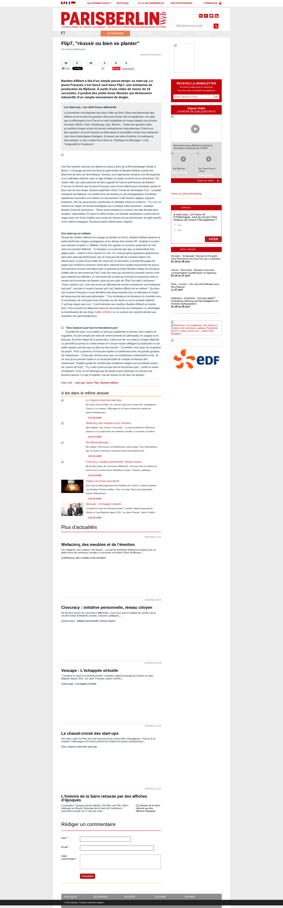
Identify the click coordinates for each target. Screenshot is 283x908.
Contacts (83, 902)
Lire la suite (95, 417)
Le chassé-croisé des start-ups (103, 400)
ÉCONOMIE (115, 33)
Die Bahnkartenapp (97, 442)
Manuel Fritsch (180, 172)
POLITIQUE (86, 33)
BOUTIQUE (123, 3)
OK (216, 96)
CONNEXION (210, 3)
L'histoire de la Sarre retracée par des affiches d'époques (104, 798)
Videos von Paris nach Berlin (103, 481)
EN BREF (203, 33)
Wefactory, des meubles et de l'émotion (108, 423)
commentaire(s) (128, 69)
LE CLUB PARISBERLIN (151, 3)
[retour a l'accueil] (113, 28)
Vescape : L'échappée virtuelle (103, 504)
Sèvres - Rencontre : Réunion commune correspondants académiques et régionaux (194, 271)
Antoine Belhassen (75, 49)
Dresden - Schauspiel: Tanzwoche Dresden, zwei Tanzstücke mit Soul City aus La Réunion (195, 257)
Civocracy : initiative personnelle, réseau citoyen (114, 461)
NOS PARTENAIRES (181, 3)
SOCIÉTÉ (144, 33)
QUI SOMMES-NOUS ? (99, 3)
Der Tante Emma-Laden (207, 169)
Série (90, 382)
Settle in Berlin (103, 312)
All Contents (71, 902)
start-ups (80, 382)
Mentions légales (96, 902)
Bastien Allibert (109, 382)
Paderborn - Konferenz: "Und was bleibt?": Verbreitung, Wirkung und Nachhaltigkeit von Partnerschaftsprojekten (194, 301)
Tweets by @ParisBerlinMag (186, 193)
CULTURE (174, 33)
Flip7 (147, 190)
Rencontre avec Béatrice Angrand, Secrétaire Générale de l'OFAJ (193, 147)
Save (118, 68)
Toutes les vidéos (205, 180)
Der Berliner (179, 168)
